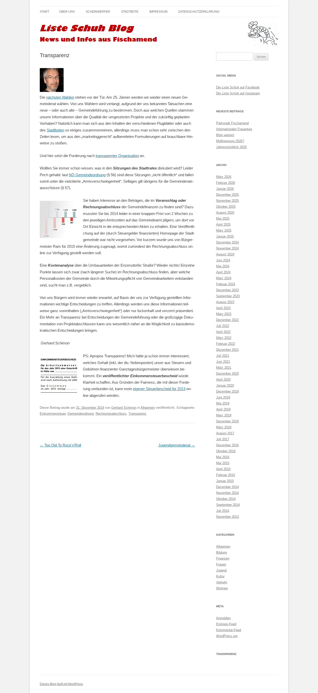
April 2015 (223, 469)
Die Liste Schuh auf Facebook (238, 87)
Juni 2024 (223, 260)
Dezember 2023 (227, 290)
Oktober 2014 (226, 499)
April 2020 (223, 379)
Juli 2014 (222, 511)
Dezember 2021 (227, 350)
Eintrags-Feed (226, 624)
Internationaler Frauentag (234, 129)
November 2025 (227, 201)
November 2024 (227, 248)
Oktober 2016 (226, 451)
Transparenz (137, 413)
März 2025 (223, 230)
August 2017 (225, 433)
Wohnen (222, 588)
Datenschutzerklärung (198, 11)
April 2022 (223, 332)
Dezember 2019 (227, 391)
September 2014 (228, 505)
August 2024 (225, 254)
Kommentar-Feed (228, 630)
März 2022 (223, 338)
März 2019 (223, 415)
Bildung (221, 552)
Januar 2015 (225, 481)
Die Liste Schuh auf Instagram (238, 93)
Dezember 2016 (227, 445)
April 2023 (223, 308)
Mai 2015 (222, 463)
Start (44, 11)
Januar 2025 (225, 236)
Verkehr (221, 582)
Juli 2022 (222, 326)
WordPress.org (227, 636)
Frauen (221, 564)
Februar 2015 (225, 475)
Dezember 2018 (227, 421)
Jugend (221, 570)
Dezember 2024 (227, 242)
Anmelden (223, 618)
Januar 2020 (225, 385)
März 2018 (223, 427)
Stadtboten (55, 130)
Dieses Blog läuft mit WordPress (61, 684)
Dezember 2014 (227, 487)
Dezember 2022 (227, 320)
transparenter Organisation (117, 156)
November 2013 (227, 517)
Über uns (67, 11)
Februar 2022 (225, 344)
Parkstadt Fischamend (232, 123)
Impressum (158, 11)
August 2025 (225, 212)
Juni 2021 (223, 362)
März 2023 (223, 314)
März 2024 (223, 278)
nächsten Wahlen (60, 97)
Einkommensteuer (53, 413)
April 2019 (223, 409)
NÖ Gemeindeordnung (87, 175)
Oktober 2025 (226, 206)
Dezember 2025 (227, 195)
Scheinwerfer (98, 11)
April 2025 (223, 224)
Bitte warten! (225, 135)
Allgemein (148, 407)
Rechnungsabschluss (111, 413)
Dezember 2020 (227, 373)
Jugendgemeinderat (176, 445)
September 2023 (228, 296)
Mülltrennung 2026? (230, 141)
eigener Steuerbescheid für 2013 (159, 389)
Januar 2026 (225, 189)
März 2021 (223, 367)
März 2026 (223, 177)
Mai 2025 (222, 218)
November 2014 (227, 493)
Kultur (220, 576)
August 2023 (225, 302)
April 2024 (223, 272)
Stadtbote (129, 11)
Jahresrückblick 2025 (231, 147)
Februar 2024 (225, 284)
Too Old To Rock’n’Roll (60, 445)
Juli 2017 (222, 439)
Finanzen (222, 558)
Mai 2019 (222, 403)
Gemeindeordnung (81, 413)
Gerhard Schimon (123, 407)
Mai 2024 (222, 266)
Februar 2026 (225, 183)
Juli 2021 (222, 356)
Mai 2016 (222, 457)
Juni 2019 (223, 397)
